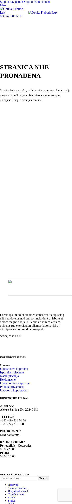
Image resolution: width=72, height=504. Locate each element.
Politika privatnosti (12, 386)
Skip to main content (37, 1)
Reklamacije (8, 379)
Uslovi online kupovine (15, 383)
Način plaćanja (9, 376)
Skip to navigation (12, 1)
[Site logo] (14, 12)
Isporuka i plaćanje (12, 372)
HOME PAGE (9, 109)
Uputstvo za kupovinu (14, 368)
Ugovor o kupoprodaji (14, 390)
